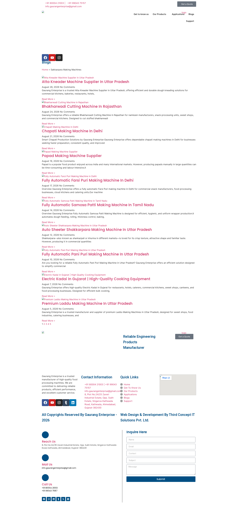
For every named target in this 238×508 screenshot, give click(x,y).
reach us (49, 442)
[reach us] (45, 434)
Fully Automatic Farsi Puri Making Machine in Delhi (88, 180)
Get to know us (141, 14)
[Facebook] (45, 402)
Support (190, 21)
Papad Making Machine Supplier (72, 155)
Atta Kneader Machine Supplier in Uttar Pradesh (85, 81)
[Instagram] (59, 402)
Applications (178, 14)
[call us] (45, 477)
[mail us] (45, 457)
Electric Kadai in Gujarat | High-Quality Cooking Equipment (96, 278)
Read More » (48, 99)
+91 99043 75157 (49, 490)
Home (45, 69)
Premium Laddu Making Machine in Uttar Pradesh (87, 303)
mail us (47, 464)
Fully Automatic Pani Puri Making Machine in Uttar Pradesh (95, 254)
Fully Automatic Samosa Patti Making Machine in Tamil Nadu (98, 204)
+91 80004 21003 (50, 487)
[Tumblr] (66, 402)
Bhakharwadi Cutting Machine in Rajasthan (82, 106)
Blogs (191, 14)
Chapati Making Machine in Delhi (72, 131)
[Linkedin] (72, 402)
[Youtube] (52, 402)
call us (47, 484)
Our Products (159, 14)
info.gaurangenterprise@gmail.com (59, 468)
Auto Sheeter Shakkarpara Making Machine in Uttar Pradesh (97, 229)
